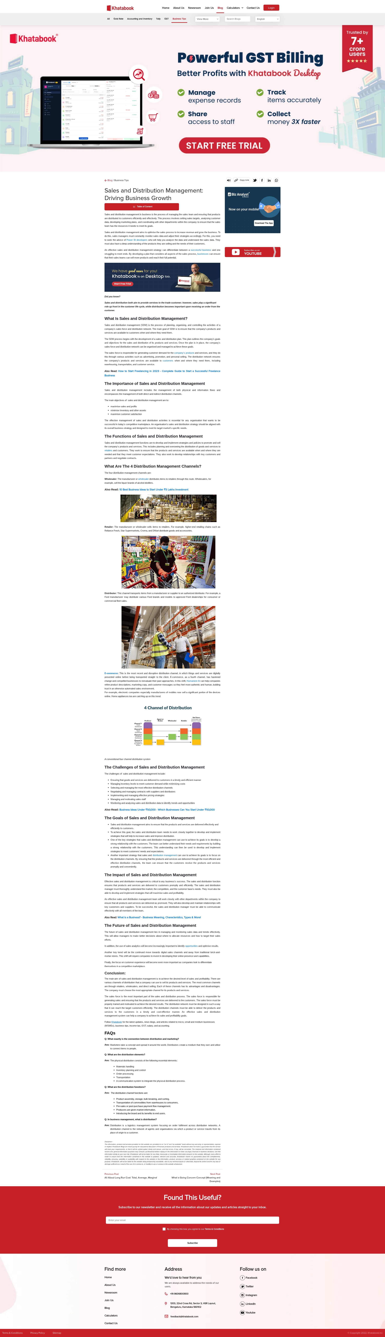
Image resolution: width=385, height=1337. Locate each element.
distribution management (165, 855)
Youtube (250, 1312)
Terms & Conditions (12, 1332)
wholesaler (143, 479)
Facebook (251, 1277)
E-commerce (111, 673)
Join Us (209, 7)
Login (271, 7)
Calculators (233, 7)
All (108, 18)
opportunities (191, 946)
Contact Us (253, 7)
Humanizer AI (193, 681)
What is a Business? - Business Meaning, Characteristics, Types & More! (159, 917)
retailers (109, 450)
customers (169, 360)
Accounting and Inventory (139, 18)
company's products (184, 353)
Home (166, 7)
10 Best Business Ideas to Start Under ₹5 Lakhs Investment (153, 489)
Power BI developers (136, 240)
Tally (158, 18)
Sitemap (57, 1332)
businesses (203, 254)
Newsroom (194, 7)
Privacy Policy (37, 1332)
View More (202, 19)
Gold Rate (118, 18)
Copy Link (241, 179)
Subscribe (192, 1243)
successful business (201, 250)
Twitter (249, 1286)
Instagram (251, 1295)
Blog (220, 7)
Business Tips (179, 18)
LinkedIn (250, 1303)
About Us (178, 7)
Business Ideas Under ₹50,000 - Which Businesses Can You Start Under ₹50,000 (167, 809)
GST (166, 18)
